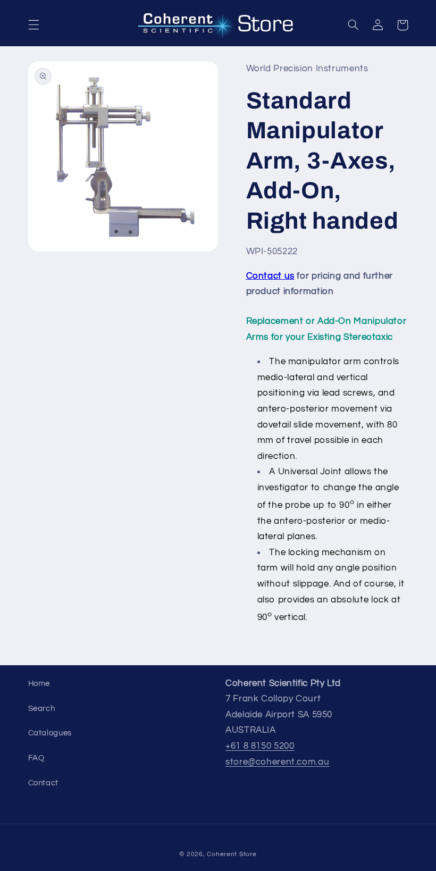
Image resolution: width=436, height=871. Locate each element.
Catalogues (50, 733)
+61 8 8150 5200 (259, 746)
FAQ (36, 758)
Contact (43, 783)
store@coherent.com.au (277, 762)
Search (41, 709)
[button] (33, 25)
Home (39, 684)
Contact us (270, 276)
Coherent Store (231, 854)
